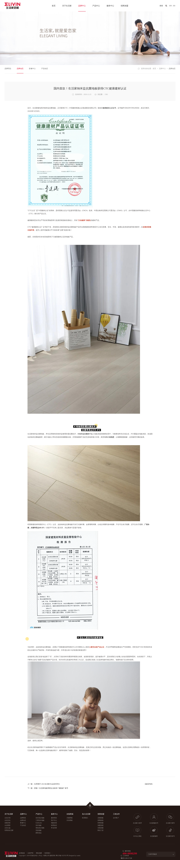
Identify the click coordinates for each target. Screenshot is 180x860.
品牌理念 (8, 68)
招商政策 (100, 820)
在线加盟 (100, 828)
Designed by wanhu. (75, 855)
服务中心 (110, 6)
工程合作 (116, 814)
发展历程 (7, 823)
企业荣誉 (7, 825)
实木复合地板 (40, 818)
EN (170, 6)
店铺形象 (100, 818)
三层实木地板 (40, 820)
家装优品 (38, 833)
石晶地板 (38, 830)
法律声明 (30, 853)
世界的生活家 (9, 830)
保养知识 (54, 825)
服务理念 (54, 818)
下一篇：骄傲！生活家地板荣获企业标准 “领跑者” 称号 (48, 788)
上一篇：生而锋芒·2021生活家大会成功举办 (44, 784)
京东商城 (69, 820)
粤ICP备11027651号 (62, 855)
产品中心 (96, 6)
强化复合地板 (40, 828)
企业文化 (7, 820)
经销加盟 (100, 823)
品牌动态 (20, 68)
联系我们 (85, 818)
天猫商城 (69, 818)
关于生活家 (67, 6)
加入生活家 (86, 814)
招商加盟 (124, 6)
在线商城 (70, 814)
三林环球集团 (152, 854)
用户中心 (54, 820)
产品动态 (44, 68)
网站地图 (39, 853)
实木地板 (38, 825)
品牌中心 (82, 6)
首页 (54, 6)
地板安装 (54, 823)
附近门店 (100, 830)
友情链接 (22, 853)
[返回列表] (148, 784)
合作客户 (116, 818)
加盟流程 (100, 825)
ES (174, 6)
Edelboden (39, 823)
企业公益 (7, 828)
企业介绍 (7, 818)
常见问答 (54, 828)
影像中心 (32, 68)
